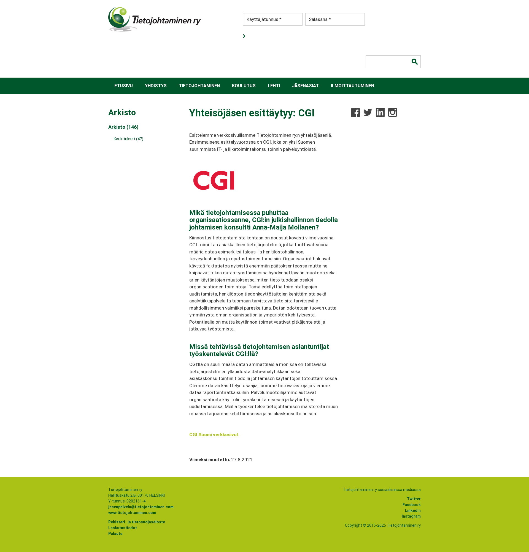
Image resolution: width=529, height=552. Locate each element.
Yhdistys (156, 85)
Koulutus (244, 85)
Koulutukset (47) (128, 139)
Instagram (411, 516)
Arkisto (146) (123, 127)
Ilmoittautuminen (352, 85)
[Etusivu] (154, 19)
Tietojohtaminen (199, 85)
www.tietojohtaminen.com (132, 512)
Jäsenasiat (305, 85)
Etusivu (123, 85)
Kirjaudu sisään (244, 36)
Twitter (414, 499)
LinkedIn (413, 510)
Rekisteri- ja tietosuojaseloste (136, 522)
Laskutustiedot (122, 528)
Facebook (412, 504)
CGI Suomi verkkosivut (214, 434)
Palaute (115, 533)
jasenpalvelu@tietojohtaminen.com (141, 507)
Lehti (274, 85)
